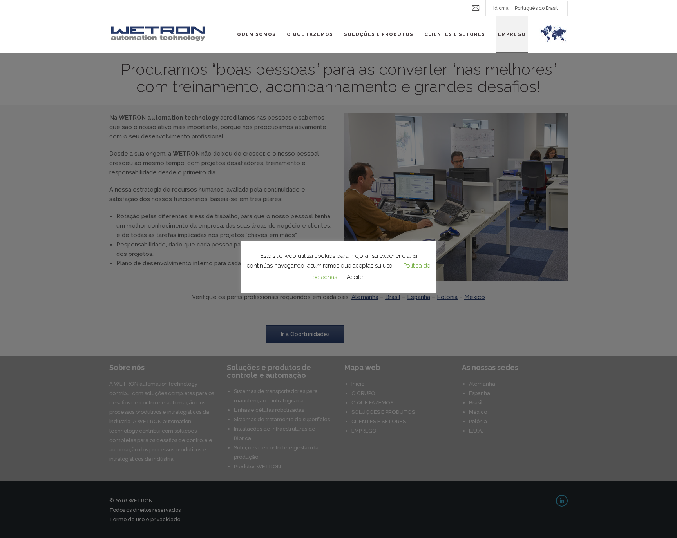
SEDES (553, 38)
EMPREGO (512, 34)
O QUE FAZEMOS (310, 34)
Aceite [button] (355, 277)
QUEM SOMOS (256, 34)
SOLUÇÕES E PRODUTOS (378, 34)
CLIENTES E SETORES (454, 34)
